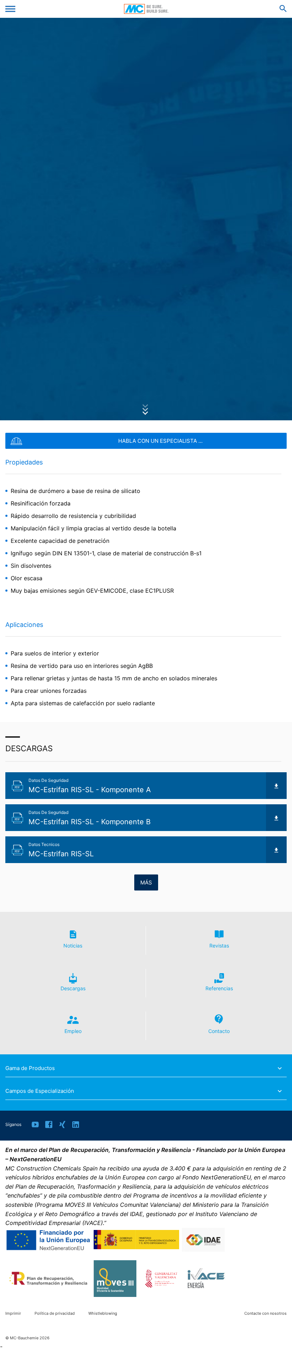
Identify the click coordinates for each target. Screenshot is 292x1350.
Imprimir (13, 1313)
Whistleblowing (102, 1313)
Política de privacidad (55, 1313)
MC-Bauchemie (146, 9)
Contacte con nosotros (265, 1313)
